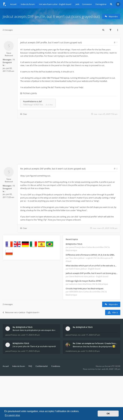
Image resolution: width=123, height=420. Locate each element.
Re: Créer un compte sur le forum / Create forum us (95, 343)
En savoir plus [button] (12, 415)
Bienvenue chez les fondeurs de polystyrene (92, 346)
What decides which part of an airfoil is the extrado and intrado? (91, 265)
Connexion (87, 4)
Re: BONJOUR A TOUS (22, 327)
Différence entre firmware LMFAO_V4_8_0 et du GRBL (90, 254)
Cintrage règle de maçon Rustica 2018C (83, 281)
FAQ (30, 366)
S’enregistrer (100, 4)
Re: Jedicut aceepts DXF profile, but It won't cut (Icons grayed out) (53, 168)
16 (14, 59)
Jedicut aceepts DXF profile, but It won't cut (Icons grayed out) (51, 16)
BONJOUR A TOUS (74, 244)
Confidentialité (42, 366)
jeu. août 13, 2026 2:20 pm (89, 351)
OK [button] (108, 413)
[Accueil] (5, 4)
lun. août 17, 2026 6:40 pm (29, 335)
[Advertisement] (61, 142)
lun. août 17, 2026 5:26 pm (29, 351)
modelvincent (71, 351)
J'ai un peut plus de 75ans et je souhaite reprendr (34, 346)
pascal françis (11, 335)
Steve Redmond (9, 54)
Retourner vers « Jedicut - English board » (22, 312)
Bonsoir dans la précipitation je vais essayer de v (34, 330)
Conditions (55, 366)
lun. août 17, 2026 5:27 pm (89, 335)
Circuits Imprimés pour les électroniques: (85, 288)
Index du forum (18, 366)
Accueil (6, 366)
